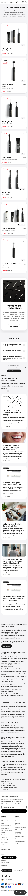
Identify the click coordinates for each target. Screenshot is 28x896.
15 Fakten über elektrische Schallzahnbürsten (12, 525)
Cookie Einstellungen (20, 841)
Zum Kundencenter (14, 370)
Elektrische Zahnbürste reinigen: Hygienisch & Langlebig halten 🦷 (11, 447)
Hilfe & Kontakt (4, 820)
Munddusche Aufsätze (8, 783)
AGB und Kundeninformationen (20, 824)
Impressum (18, 820)
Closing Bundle (6, 49)
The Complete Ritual (8, 228)
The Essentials (6, 157)
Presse (3, 847)
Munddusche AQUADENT (9, 785)
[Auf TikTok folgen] (10, 876)
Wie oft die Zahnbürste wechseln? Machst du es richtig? (12, 413)
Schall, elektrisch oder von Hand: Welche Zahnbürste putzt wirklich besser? (12, 561)
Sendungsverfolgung (6, 825)
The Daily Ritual (7, 122)
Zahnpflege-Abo (5, 839)
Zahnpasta (5, 789)
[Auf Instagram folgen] (6, 876)
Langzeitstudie (9, 741)
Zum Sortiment (6, 646)
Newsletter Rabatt (5, 849)
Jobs (2, 844)
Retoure (3, 823)
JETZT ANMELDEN (14, 811)
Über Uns (3, 834)
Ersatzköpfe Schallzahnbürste (10, 787)
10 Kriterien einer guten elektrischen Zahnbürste (12, 483)
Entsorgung (18, 838)
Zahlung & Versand (19, 836)
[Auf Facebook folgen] (2, 876)
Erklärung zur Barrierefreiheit (18, 833)
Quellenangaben (19, 843)
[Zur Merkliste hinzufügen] (23, 25)
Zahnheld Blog (4, 842)
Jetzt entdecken (14, 326)
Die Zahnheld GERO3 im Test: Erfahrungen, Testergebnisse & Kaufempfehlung (14, 598)
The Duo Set (6, 193)
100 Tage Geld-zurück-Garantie (6, 831)
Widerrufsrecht (18, 829)
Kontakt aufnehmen (9, 857)
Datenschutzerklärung (17, 803)
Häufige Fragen (5, 828)
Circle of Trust (4, 837)
